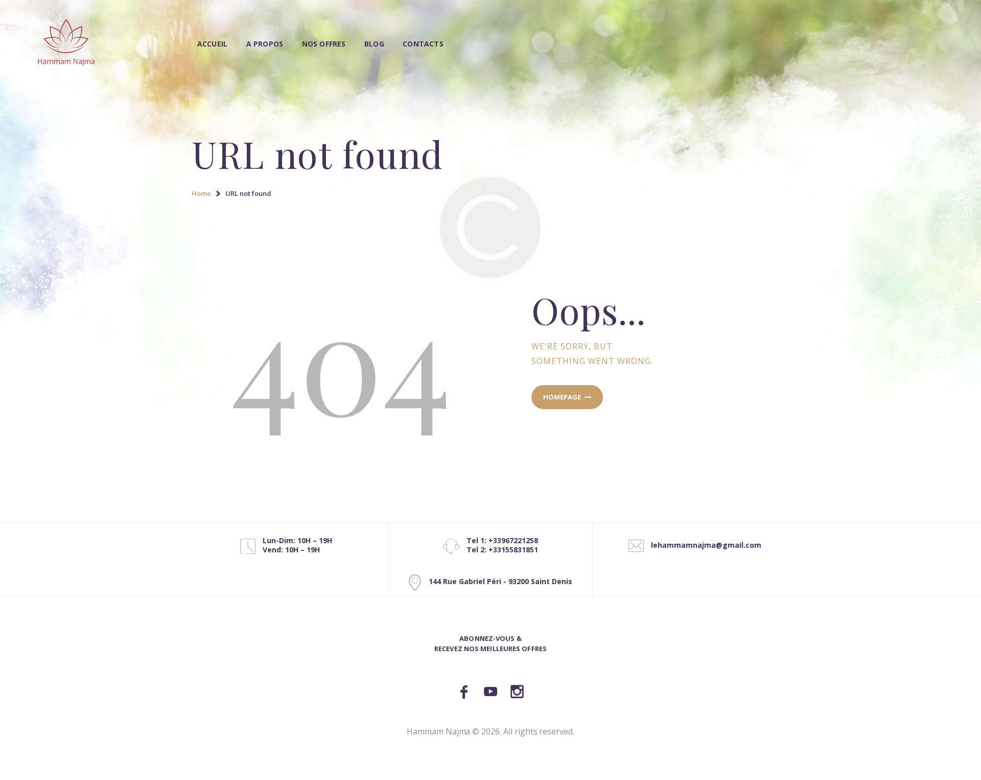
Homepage (562, 397)
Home (201, 193)
